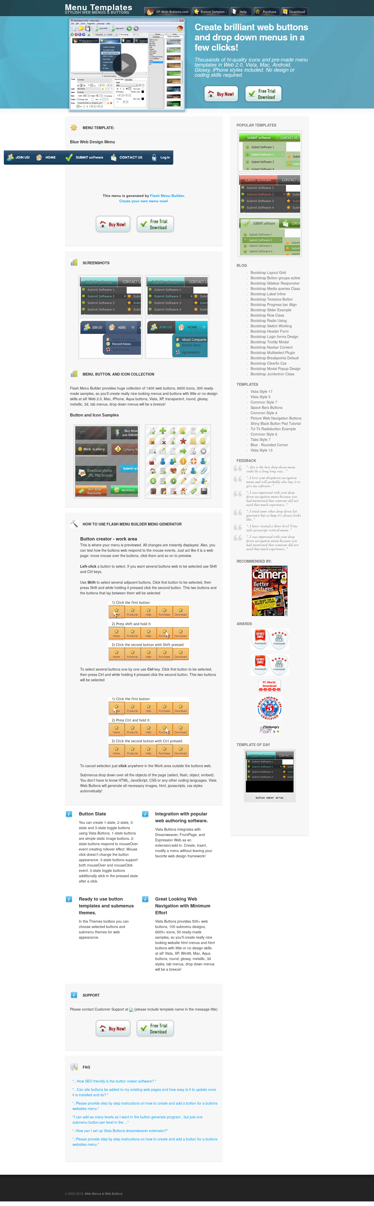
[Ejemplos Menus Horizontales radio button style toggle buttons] (110, 338)
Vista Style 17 (261, 391)
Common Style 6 (264, 434)
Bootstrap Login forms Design (274, 336)
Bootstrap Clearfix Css (268, 363)
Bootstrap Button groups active (275, 277)
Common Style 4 (264, 412)
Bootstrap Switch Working (271, 325)
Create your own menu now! (143, 201)
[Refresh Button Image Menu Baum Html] (106, 461)
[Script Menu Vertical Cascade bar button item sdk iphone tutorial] (177, 338)
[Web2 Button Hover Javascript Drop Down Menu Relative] (270, 236)
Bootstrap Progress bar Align (274, 304)
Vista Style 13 (261, 450)
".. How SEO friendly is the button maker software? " (114, 1081)
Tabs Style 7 (260, 439)
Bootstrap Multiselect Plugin (273, 352)
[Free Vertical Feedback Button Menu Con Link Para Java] (178, 461)
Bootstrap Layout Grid (268, 272)
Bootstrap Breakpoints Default (275, 357)
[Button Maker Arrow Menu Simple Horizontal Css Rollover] (270, 800)
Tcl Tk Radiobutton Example (273, 428)
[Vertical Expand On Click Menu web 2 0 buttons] (177, 295)
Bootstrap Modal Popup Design (276, 368)
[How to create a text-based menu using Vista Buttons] (124, 65)
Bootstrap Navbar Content (272, 347)
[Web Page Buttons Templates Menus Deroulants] (270, 151)
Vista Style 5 (260, 396)
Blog (242, 265)
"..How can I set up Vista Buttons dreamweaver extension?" (120, 1130)
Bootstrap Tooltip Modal (270, 341)
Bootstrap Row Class (267, 315)
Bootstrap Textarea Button (272, 299)
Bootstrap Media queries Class (275, 288)
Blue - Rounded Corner (269, 444)
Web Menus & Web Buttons (103, 1193)
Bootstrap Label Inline (268, 293)
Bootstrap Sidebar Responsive (275, 283)
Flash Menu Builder (167, 196)
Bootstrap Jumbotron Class (272, 373)
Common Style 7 (264, 402)
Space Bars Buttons (266, 407)
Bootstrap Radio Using (269, 320)
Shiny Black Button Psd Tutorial (276, 423)
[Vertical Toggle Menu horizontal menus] (110, 295)
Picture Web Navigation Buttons (276, 418)
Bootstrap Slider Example (271, 309)
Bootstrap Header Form (270, 331)
